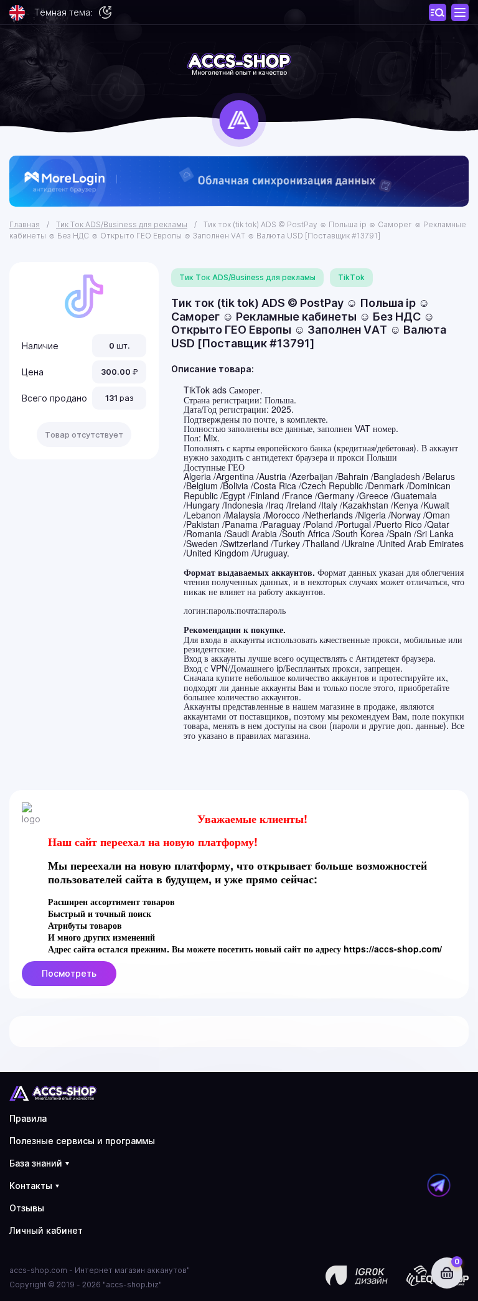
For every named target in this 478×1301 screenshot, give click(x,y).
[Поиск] (460, 12)
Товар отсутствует (84, 434)
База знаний (35, 1163)
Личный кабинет (46, 1230)
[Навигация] (437, 12)
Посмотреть (69, 973)
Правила (28, 1118)
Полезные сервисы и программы (82, 1140)
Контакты (30, 1185)
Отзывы (26, 1208)
